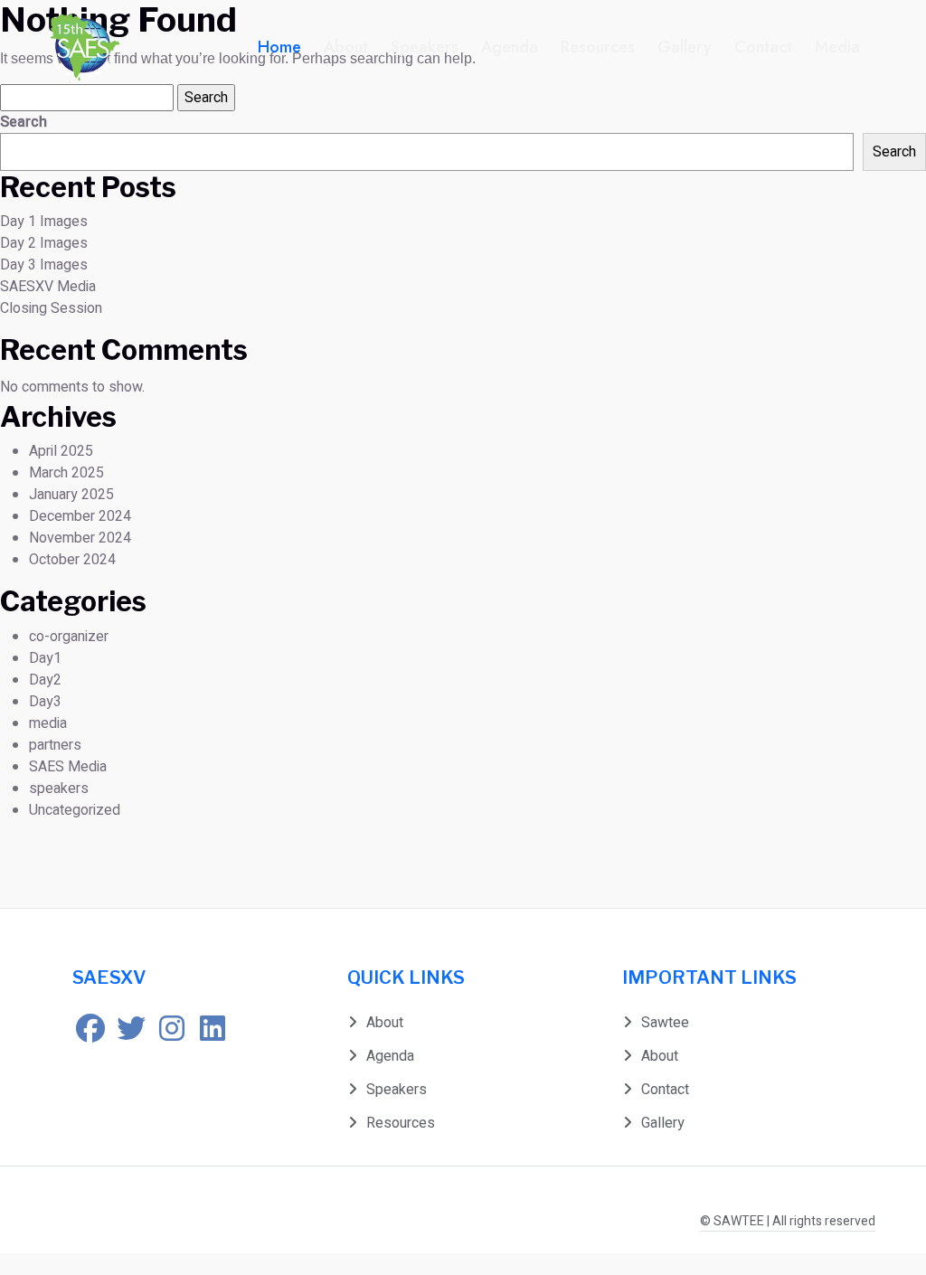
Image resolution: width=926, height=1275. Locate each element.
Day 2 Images (44, 243)
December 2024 (80, 516)
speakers (59, 788)
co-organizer (69, 636)
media (48, 723)
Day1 (45, 658)
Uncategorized (74, 810)
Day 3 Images (44, 265)
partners (55, 745)
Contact (763, 47)
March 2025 (66, 473)
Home (279, 47)
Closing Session (51, 308)
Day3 (45, 702)
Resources (598, 47)
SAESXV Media (48, 287)
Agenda (509, 47)
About (346, 47)
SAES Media (68, 767)
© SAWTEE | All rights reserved (787, 1221)
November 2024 (80, 538)
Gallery (684, 47)
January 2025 (71, 494)
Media (837, 47)
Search (23, 122)
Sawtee (665, 1023)
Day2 (45, 680)
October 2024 (72, 560)
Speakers (424, 47)
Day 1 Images (44, 221)
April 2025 (61, 451)
